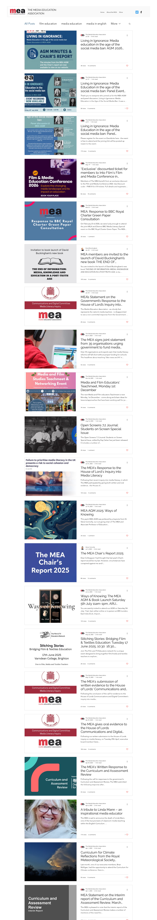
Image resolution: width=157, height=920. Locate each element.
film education (48, 23)
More (114, 23)
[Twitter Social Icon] (137, 12)
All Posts (29, 23)
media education (71, 23)
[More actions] (128, 35)
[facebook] (141, 12)
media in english (96, 23)
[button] (129, 24)
